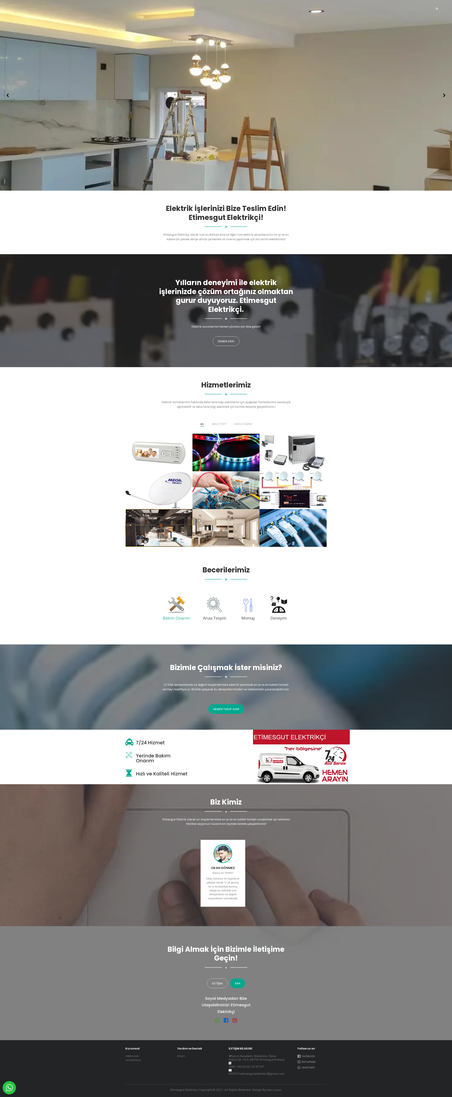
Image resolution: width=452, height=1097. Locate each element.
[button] (8, 95)
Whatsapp (308, 1067)
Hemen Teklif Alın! (226, 709)
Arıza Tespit (219, 424)
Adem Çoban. (274, 1090)
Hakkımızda (131, 1056)
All (202, 424)
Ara (237, 983)
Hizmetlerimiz (133, 1060)
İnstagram (308, 1062)
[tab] (176, 609)
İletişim (217, 983)
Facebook (308, 1056)
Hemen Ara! (226, 341)
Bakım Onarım (243, 424)
